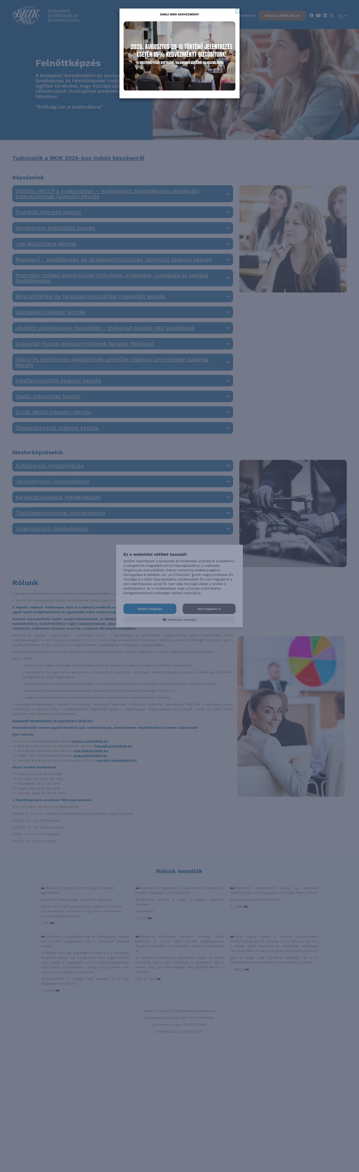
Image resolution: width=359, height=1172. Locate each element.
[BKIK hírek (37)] (179, 56)
